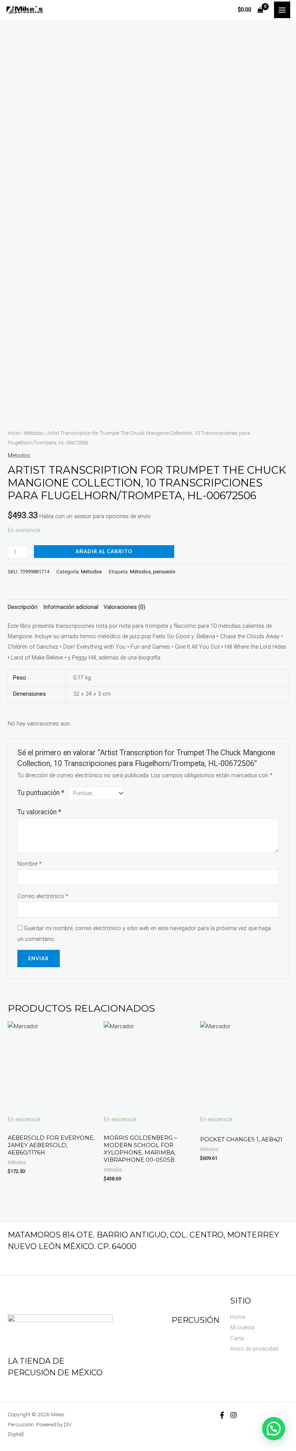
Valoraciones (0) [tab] (124, 606)
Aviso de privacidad (254, 1348)
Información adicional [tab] (70, 606)
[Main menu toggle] (282, 10)
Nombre (29, 863)
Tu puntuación (40, 793)
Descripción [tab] (22, 606)
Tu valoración (39, 812)
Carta (237, 1338)
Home (237, 1317)
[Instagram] (233, 1415)
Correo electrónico (42, 896)
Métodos (33, 433)
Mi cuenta (242, 1327)
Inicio (14, 433)
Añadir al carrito (104, 551)
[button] (273, 1428)
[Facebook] (222, 1415)
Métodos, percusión (152, 572)
